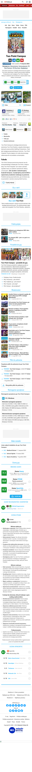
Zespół (9, 722)
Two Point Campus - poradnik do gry (16, 267)
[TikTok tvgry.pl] (13, 711)
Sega (14, 125)
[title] (16, 521)
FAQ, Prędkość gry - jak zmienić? (12, 281)
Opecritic (16, 653)
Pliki (26, 25)
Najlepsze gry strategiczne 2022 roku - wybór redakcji (16, 232)
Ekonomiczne (14, 66)
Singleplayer (24, 68)
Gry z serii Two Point (16, 199)
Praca (13, 722)
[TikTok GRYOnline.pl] (16, 705)
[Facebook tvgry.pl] (22, 711)
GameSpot (16, 664)
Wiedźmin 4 (10, 698)
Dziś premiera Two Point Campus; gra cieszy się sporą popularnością (16, 304)
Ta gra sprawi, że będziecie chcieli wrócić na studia (16, 325)
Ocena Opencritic (16, 490)
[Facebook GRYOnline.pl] (7, 705)
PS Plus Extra (16, 68)
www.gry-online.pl (6, 22)
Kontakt (18, 722)
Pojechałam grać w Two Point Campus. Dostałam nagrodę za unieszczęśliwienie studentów (16, 333)
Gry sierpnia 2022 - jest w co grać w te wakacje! (16, 239)
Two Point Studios (7, 125)
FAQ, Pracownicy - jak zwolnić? (12, 279)
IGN (16, 679)
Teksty (17, 25)
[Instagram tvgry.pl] (16, 711)
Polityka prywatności (8, 719)
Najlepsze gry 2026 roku (8, 695)
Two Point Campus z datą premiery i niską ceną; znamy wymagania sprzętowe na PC (16, 347)
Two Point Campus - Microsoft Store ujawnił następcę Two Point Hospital (16, 354)
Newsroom (12, 5)
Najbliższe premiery (20, 698)
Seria (19, 27)
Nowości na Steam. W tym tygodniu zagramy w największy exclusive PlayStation (16, 311)
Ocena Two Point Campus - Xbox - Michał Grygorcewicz (16, 508)
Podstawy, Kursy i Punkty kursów (12, 277)
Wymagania (8, 27)
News (13, 25)
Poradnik (24, 27)
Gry (17, 5)
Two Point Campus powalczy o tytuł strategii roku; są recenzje (16, 318)
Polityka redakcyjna (22, 716)
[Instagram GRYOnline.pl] (10, 705)
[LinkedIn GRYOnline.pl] (22, 705)
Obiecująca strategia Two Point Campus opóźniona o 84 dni (16, 340)
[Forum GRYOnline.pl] (24, 705)
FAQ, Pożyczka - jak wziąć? (11, 284)
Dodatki (15, 27)
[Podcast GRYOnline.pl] (19, 705)
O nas (6, 716)
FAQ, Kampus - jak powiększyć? (12, 286)
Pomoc (23, 722)
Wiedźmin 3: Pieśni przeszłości (16, 692)
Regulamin (12, 716)
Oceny (22, 25)
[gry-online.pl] (8, 2)
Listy (27, 5)
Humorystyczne (23, 66)
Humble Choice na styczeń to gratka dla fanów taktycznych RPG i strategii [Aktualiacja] (16, 296)
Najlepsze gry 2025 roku (23, 695)
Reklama (27, 719)
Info (6, 25)
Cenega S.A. (22, 125)
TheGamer (16, 669)
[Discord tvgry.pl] (19, 711)
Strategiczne (19, 22)
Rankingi (21, 5)
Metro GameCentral (16, 659)
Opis (9, 25)
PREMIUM (4, 5)
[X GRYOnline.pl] (13, 705)
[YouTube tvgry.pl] (10, 711)
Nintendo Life (16, 674)
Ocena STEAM (16, 482)
